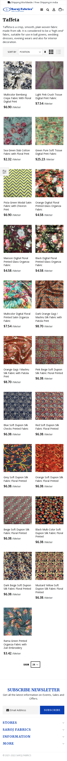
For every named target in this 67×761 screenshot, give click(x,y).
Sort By (12, 51)
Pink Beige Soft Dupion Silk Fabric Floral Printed (49, 371)
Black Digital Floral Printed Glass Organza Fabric (48, 261)
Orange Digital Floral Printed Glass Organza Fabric (48, 206)
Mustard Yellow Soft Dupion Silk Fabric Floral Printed (49, 589)
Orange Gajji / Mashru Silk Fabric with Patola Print (16, 373)
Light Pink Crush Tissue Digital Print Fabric (48, 96)
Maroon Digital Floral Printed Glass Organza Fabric (16, 261)
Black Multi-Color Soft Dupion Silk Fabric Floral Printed (49, 533)
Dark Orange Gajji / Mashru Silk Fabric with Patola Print (48, 317)
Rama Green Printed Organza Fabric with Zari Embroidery (15, 644)
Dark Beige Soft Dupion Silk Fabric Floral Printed (17, 587)
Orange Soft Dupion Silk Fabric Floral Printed (49, 479)
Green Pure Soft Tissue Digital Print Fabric (48, 152)
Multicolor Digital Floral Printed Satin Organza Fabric (17, 317)
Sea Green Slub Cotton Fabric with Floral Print (17, 152)
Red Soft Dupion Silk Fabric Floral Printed (47, 426)
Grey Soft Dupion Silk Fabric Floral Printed (16, 479)
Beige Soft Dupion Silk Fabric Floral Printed (16, 531)
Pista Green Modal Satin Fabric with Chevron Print (17, 206)
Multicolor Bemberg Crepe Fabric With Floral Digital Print (17, 98)
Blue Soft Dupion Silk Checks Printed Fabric (16, 426)
